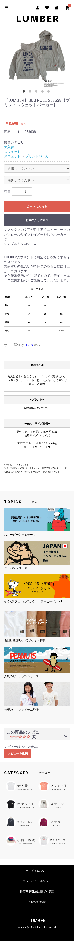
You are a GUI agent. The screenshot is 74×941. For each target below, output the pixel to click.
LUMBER (37, 920)
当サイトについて (37, 870)
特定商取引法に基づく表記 (37, 891)
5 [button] (49, 92)
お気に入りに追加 (37, 220)
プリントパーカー (38, 156)
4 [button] (43, 92)
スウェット (12, 152)
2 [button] (31, 92)
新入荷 (9, 147)
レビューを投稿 (18, 753)
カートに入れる (37, 206)
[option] (37, 58)
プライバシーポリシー (37, 881)
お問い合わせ (37, 902)
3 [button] (37, 92)
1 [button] (25, 92)
